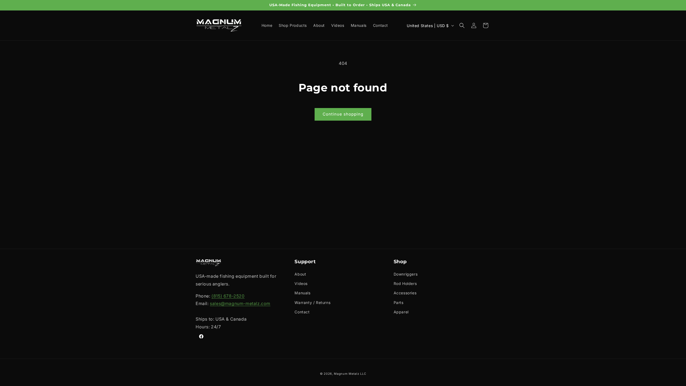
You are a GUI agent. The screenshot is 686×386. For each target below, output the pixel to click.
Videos (301, 283)
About (300, 274)
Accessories (405, 293)
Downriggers (406, 274)
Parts (399, 302)
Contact (302, 312)
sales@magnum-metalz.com (240, 303)
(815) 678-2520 (227, 296)
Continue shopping (343, 114)
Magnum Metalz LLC (350, 374)
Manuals (302, 293)
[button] (462, 25)
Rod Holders (405, 283)
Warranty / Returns (312, 302)
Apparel (401, 312)
